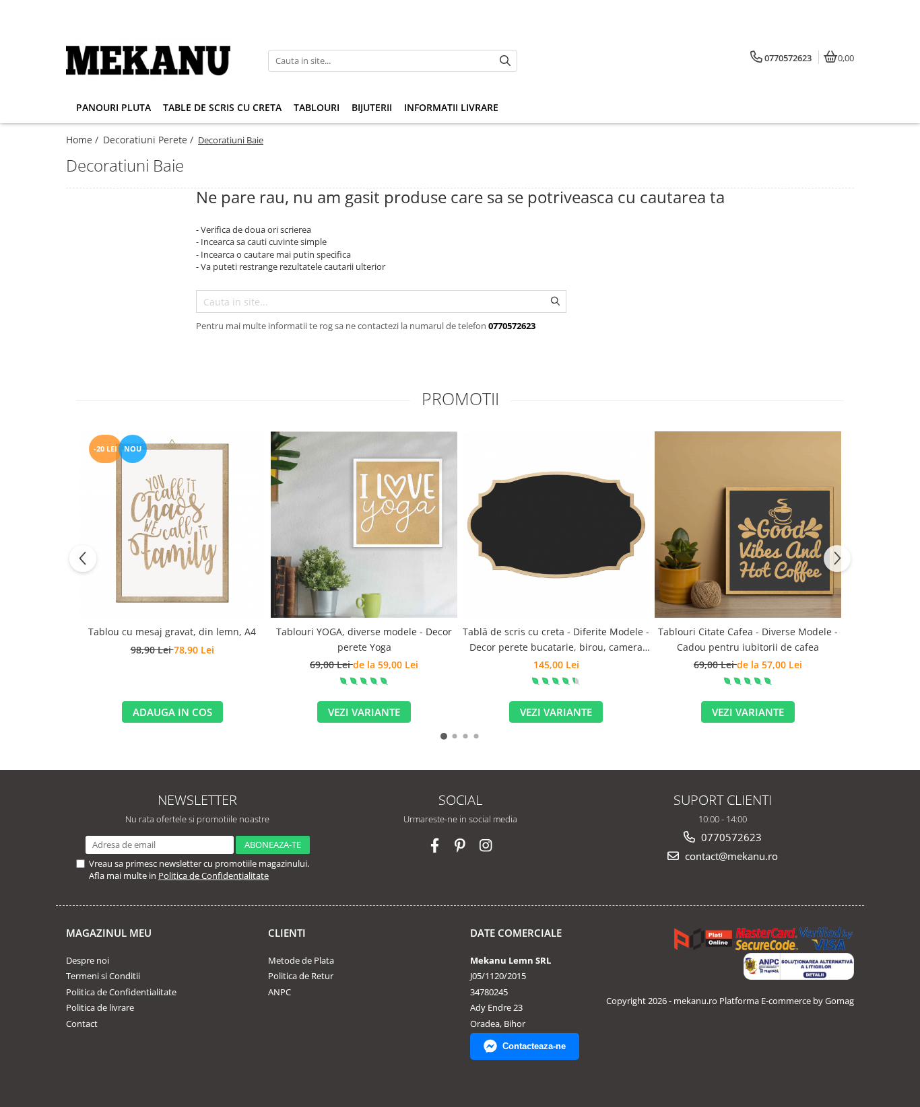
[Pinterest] (460, 845)
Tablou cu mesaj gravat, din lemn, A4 (172, 631)
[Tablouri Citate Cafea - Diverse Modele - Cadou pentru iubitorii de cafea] (748, 524)
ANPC (279, 992)
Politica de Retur (300, 976)
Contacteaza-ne (534, 1046)
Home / (83, 139)
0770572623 (730, 837)
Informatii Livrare (451, 107)
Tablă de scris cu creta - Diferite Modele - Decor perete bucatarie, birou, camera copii (556, 640)
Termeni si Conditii (103, 976)
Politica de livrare (100, 1007)
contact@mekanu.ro (730, 856)
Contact (82, 1023)
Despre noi (87, 960)
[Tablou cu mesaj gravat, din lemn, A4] (172, 524)
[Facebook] (435, 845)
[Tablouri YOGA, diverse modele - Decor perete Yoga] (364, 524)
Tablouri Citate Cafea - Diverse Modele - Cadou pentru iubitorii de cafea (748, 639)
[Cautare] (505, 61)
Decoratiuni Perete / (149, 139)
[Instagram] (486, 845)
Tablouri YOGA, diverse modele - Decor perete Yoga (364, 639)
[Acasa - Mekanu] (150, 60)
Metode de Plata (301, 960)
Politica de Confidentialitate (213, 875)
